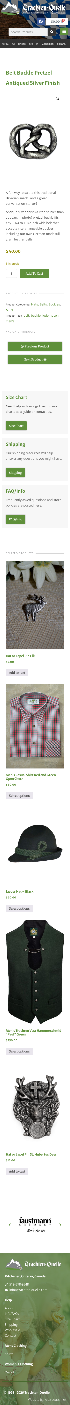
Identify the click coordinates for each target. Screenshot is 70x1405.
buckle (36, 315)
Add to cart (34, 273)
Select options (19, 796)
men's (10, 321)
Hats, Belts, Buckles (45, 304)
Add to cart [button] (17, 673)
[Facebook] (41, 21)
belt (26, 315)
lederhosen (50, 315)
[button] (57, 98)
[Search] (52, 32)
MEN (9, 310)
